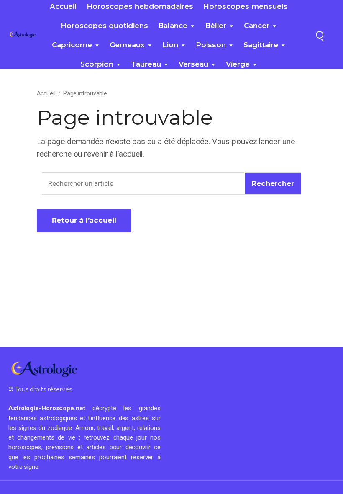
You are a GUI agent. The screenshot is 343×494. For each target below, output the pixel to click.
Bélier (215, 25)
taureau (146, 64)
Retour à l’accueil (84, 220)
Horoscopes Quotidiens (104, 25)
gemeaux (127, 45)
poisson (211, 45)
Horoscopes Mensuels (245, 6)
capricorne (72, 45)
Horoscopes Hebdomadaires (140, 6)
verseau (193, 64)
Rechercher (272, 183)
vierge (238, 64)
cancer (256, 25)
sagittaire (260, 45)
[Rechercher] (320, 35)
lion (170, 45)
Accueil (63, 6)
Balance (172, 25)
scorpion (96, 64)
